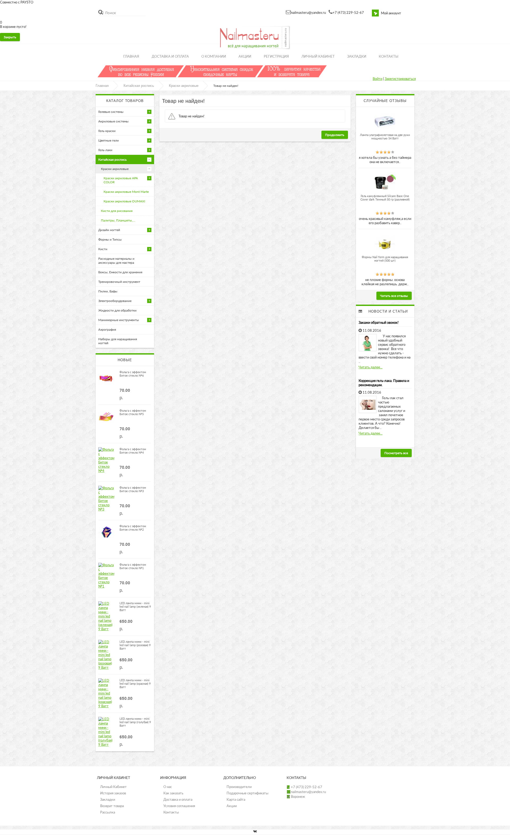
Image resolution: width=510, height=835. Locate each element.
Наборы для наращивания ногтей (117, 341)
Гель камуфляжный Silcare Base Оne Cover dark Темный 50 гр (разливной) (385, 197)
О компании (213, 56)
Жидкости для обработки (117, 310)
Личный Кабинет (113, 787)
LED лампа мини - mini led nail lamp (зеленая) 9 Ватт (135, 606)
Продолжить (334, 135)
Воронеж (298, 796)
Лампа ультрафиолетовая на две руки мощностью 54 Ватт (385, 136)
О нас (167, 787)
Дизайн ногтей (109, 230)
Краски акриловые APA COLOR (121, 180)
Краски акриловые (183, 86)
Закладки (356, 56)
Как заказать (173, 793)
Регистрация (276, 56)
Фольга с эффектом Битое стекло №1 (133, 566)
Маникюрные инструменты (118, 320)
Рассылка (107, 812)
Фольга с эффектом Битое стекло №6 (133, 373)
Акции (245, 56)
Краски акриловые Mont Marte (126, 192)
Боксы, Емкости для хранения (120, 272)
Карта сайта (236, 799)
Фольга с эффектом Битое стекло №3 (133, 489)
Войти (377, 78)
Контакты (388, 56)
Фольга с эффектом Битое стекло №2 (133, 527)
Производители (239, 787)
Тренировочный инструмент (119, 282)
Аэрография (107, 329)
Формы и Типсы (110, 239)
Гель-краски (107, 131)
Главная (131, 56)
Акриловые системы (113, 121)
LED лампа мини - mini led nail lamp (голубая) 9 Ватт (135, 722)
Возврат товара (112, 806)
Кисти (102, 249)
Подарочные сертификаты (247, 793)
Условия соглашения (179, 806)
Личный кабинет (318, 56)
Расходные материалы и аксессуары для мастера (116, 261)
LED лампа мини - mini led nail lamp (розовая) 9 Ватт (135, 645)
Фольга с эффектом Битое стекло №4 (133, 450)
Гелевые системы (111, 112)
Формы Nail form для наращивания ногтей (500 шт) (385, 258)
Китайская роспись (139, 86)
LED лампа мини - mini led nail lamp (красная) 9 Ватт (135, 683)
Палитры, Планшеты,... (118, 220)
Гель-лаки (105, 150)
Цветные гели (108, 140)
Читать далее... (370, 367)
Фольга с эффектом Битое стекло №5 (133, 412)
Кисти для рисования (117, 211)
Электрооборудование (114, 301)
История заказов (113, 793)
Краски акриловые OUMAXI (124, 201)
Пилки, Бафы (107, 291)
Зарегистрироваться (400, 78)
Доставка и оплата (170, 56)
